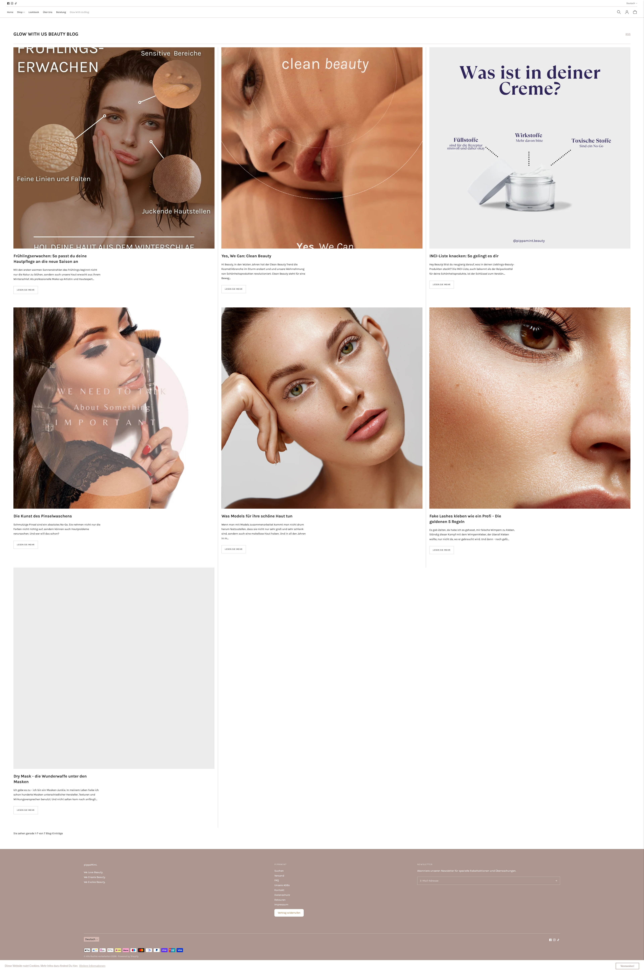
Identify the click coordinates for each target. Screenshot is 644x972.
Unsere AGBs (282, 885)
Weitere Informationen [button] (92, 965)
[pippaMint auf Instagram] (12, 3)
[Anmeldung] (627, 12)
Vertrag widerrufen (289, 912)
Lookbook (34, 12)
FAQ (276, 880)
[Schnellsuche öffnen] (618, 12)
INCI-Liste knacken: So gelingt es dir (464, 256)
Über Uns (47, 12)
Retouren (280, 899)
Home (10, 12)
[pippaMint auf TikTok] (16, 3)
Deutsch (630, 3)
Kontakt (279, 890)
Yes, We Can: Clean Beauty (246, 256)
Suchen (279, 870)
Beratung (61, 12)
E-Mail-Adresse (429, 877)
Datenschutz (282, 894)
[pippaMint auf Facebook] (8, 3)
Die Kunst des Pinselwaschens (43, 516)
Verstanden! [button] (627, 966)
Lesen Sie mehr (25, 290)
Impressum (281, 904)
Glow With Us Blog (79, 12)
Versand (279, 875)
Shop (19, 12)
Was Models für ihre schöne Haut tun (257, 516)
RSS (628, 34)
